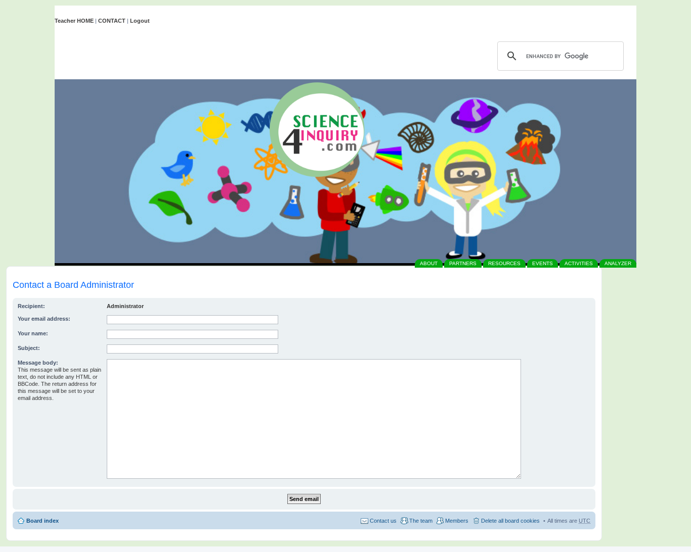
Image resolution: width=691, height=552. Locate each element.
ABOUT (429, 263)
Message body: (38, 363)
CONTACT (111, 21)
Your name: (33, 333)
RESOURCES (504, 263)
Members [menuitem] (456, 521)
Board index (42, 521)
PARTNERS (463, 263)
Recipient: (31, 306)
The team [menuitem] (421, 521)
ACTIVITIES (579, 263)
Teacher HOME (74, 21)
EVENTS (542, 263)
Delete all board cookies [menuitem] (510, 521)
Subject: (29, 348)
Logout (140, 21)
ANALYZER (617, 263)
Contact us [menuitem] (383, 521)
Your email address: (44, 319)
